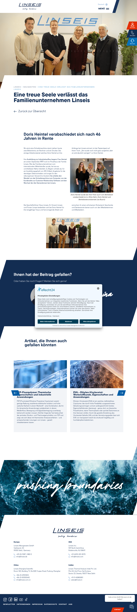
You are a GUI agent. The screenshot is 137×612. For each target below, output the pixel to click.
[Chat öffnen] (131, 606)
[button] (102, 4)
